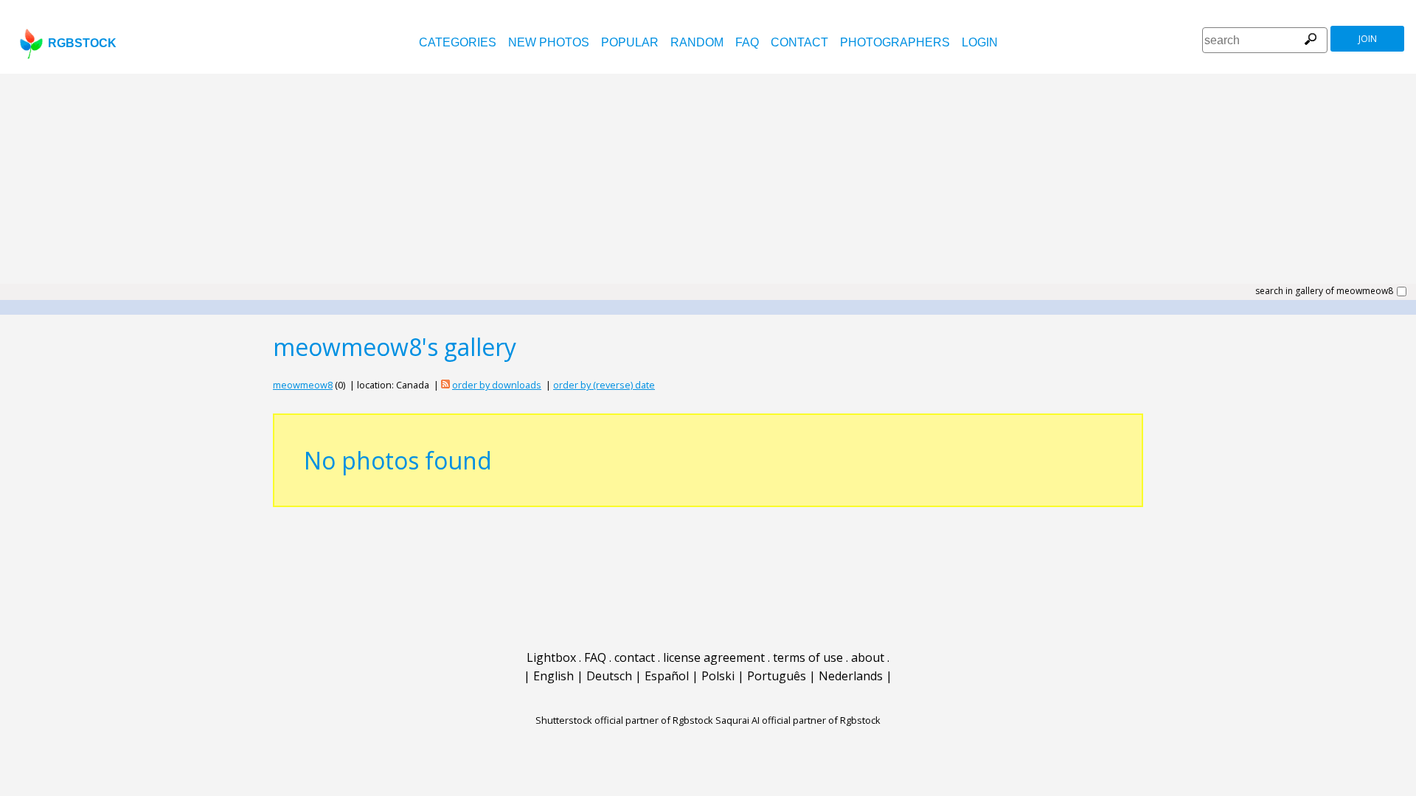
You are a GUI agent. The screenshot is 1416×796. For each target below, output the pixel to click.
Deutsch (609, 676)
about (867, 657)
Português (776, 676)
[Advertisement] (708, 184)
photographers (895, 42)
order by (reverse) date (604, 384)
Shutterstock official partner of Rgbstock (624, 720)
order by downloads (496, 384)
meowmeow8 (303, 384)
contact (799, 42)
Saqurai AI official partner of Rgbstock (798, 720)
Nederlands (851, 676)
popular (630, 42)
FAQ (747, 42)
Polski (718, 676)
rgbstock (82, 43)
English (553, 676)
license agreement (714, 657)
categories (457, 42)
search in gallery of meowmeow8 (1324, 291)
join (1367, 38)
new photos (548, 42)
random (696, 42)
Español (667, 676)
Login (980, 42)
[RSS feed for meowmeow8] (445, 384)
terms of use (808, 657)
